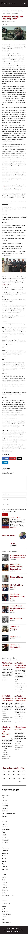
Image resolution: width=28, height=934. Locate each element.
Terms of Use (9, 931)
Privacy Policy (16, 931)
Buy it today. (13, 527)
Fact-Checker (5, 186)
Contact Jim (20, 930)
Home (4, 930)
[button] (21, 3)
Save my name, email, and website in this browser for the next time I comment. (14, 510)
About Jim (9, 930)
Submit (4, 514)
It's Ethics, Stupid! (8, 3)
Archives (14, 930)
